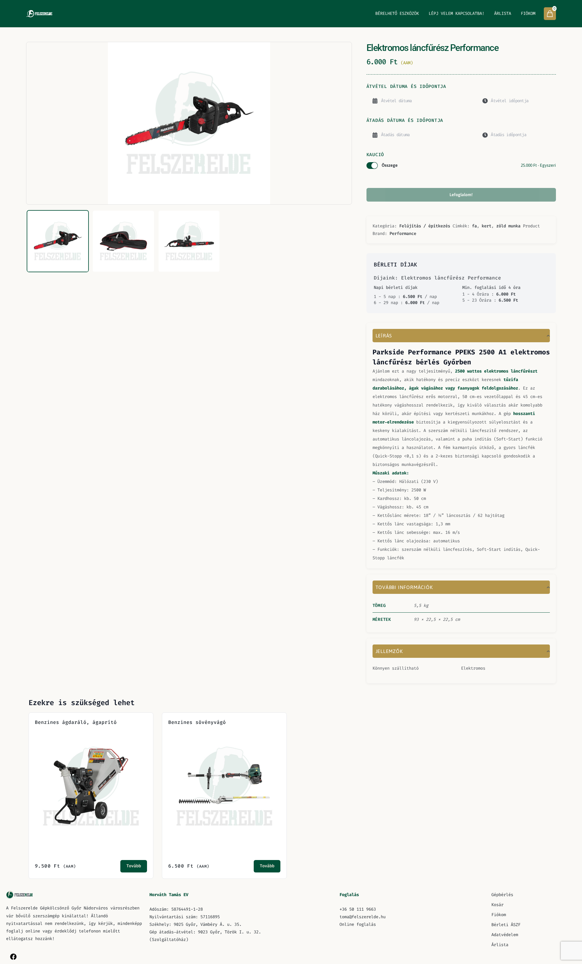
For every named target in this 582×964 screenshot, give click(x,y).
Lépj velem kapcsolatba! (456, 13)
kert (486, 226)
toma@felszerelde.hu (363, 917)
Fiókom (528, 13)
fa (474, 226)
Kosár (497, 905)
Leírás (384, 335)
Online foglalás (358, 924)
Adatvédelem (504, 935)
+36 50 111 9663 (358, 909)
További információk (404, 587)
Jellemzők (389, 651)
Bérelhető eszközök (397, 13)
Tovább (133, 866)
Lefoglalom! (461, 194)
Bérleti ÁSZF (505, 925)
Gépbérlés (502, 895)
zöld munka (508, 226)
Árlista (502, 13)
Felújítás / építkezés (424, 226)
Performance (403, 233)
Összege (469, 165)
